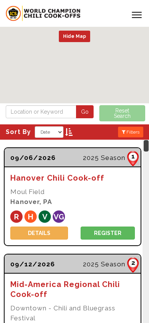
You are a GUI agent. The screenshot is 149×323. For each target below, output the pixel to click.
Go (85, 112)
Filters (132, 132)
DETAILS (39, 233)
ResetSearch (122, 113)
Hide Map (74, 36)
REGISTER (107, 233)
